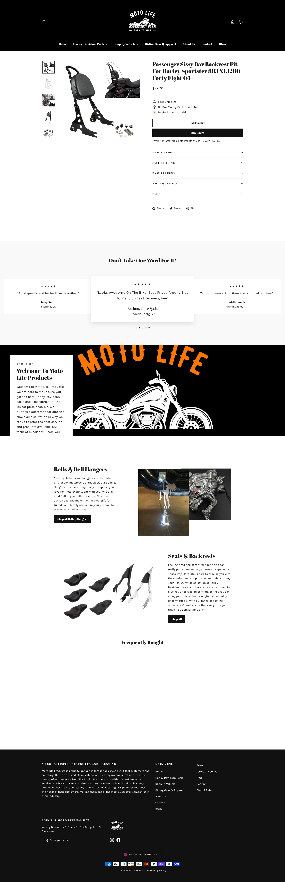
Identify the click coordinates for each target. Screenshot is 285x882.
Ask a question (164, 183)
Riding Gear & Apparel (160, 44)
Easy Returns (163, 173)
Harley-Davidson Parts (89, 44)
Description (162, 152)
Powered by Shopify (156, 870)
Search (201, 765)
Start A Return (206, 790)
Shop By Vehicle (125, 44)
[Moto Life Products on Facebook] (118, 840)
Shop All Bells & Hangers (72, 519)
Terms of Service (207, 771)
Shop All (177, 619)
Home (63, 44)
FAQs (200, 777)
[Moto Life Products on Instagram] (112, 840)
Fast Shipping (163, 162)
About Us (189, 44)
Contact (207, 44)
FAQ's (156, 193)
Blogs (222, 44)
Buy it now (197, 132)
